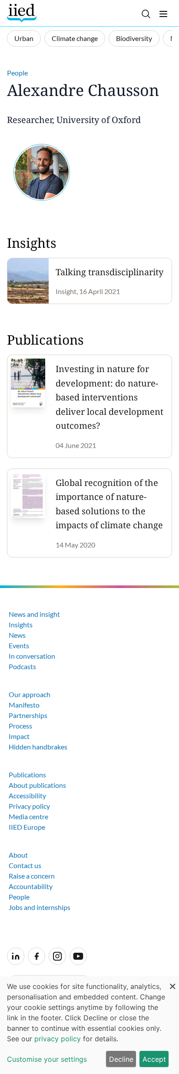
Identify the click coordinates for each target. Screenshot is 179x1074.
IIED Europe (27, 827)
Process (20, 726)
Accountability (31, 886)
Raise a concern (32, 876)
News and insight (34, 614)
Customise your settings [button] (47, 1059)
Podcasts (22, 666)
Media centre (28, 816)
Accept (154, 1059)
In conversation (32, 656)
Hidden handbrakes (38, 746)
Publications (27, 774)
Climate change (75, 38)
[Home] (23, 13)
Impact (19, 736)
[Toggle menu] (163, 14)
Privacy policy (29, 806)
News (17, 635)
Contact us (25, 865)
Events (19, 645)
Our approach (29, 694)
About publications (37, 785)
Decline (121, 1059)
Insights (21, 624)
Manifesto (24, 705)
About (18, 855)
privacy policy (57, 1038)
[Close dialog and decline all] (172, 981)
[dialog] (89, 1025)
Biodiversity (134, 38)
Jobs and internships (39, 907)
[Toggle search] (146, 14)
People (17, 72)
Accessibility (27, 795)
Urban (23, 38)
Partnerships (28, 715)
